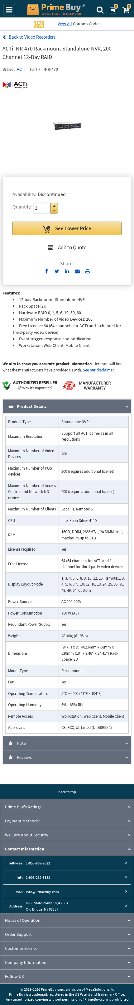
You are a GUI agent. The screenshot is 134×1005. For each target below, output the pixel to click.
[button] (54, 205)
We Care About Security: (27, 835)
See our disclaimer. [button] (99, 370)
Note (21, 743)
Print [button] (87, 271)
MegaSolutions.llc (100, 989)
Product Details (31, 406)
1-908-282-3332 (38, 877)
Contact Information (24, 849)
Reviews (24, 757)
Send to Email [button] (77, 271)
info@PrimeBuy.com (42, 891)
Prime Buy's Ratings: (23, 807)
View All (65, 23)
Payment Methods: (22, 821)
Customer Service (21, 948)
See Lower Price (73, 228)
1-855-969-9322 (38, 863)
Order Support (18, 934)
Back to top (67, 791)
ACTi (21, 69)
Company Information (25, 962)
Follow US (14, 976)
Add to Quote (72, 247)
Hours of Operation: (23, 920)
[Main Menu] (9, 10)
